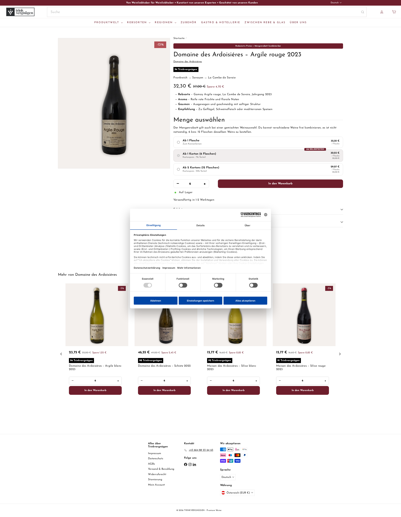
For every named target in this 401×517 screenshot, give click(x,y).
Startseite (179, 38)
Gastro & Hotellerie (220, 22)
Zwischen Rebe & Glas (265, 22)
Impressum (154, 453)
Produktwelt (107, 22)
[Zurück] (61, 354)
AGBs (151, 464)
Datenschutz (155, 458)
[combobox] (206, 12)
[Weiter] (340, 354)
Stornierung (155, 479)
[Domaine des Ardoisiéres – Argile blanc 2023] (96, 353)
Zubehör (189, 22)
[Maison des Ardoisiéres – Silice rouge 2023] (304, 353)
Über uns (298, 22)
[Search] (362, 12)
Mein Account (156, 485)
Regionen (164, 22)
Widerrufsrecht (157, 474)
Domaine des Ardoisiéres (96, 275)
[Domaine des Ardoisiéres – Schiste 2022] (166, 353)
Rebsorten (137, 22)
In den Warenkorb (280, 183)
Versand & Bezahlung (161, 469)
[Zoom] (114, 103)
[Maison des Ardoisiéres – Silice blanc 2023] (235, 353)
